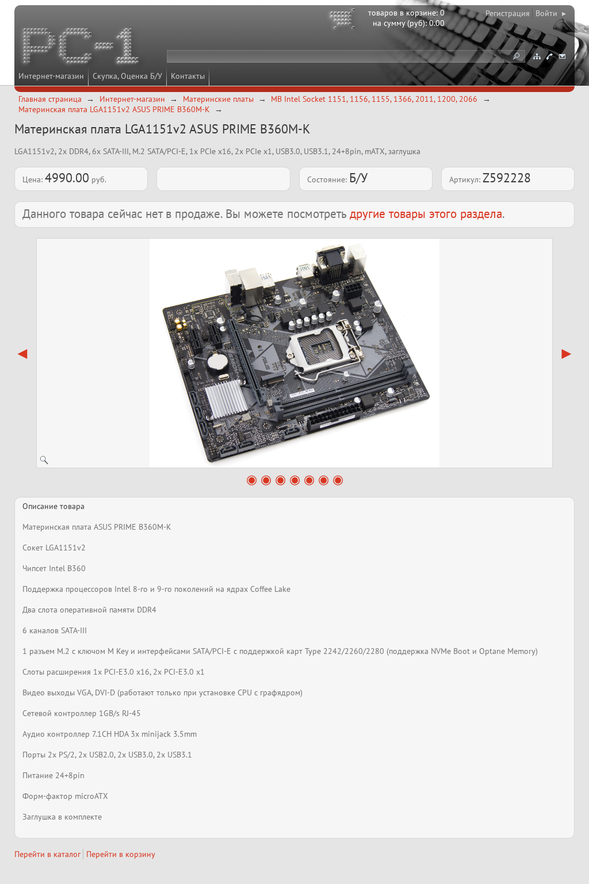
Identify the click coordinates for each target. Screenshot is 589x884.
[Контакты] (549, 56)
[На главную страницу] (82, 47)
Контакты (188, 76)
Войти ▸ (551, 13)
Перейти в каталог (47, 854)
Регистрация (507, 13)
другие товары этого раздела (426, 213)
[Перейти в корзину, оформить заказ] (344, 20)
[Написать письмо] (562, 56)
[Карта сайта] (536, 56)
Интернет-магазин (51, 76)
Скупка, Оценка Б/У (127, 76)
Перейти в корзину (120, 854)
